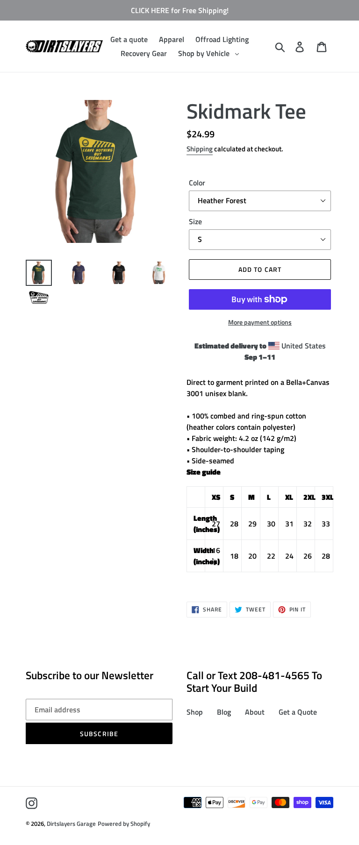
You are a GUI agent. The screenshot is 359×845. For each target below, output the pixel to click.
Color (197, 182)
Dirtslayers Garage (71, 823)
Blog (224, 711)
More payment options (260, 322)
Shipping (200, 148)
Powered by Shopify (124, 823)
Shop (195, 711)
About (255, 711)
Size (195, 221)
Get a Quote (298, 711)
